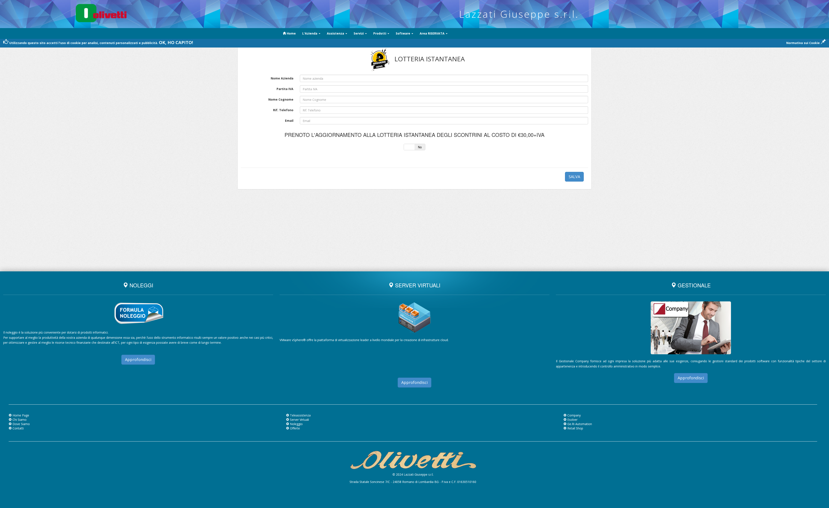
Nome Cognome (280, 99)
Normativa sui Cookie (803, 43)
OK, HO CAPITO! (176, 42)
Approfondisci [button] (138, 359)
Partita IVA (285, 89)
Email (289, 121)
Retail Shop (574, 428)
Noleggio (296, 424)
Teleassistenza (300, 415)
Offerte (294, 428)
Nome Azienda (282, 78)
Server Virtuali (299, 420)
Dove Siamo (21, 424)
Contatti (18, 428)
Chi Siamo (19, 420)
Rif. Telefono (283, 110)
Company (573, 415)
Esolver (571, 420)
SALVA (574, 176)
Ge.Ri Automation (579, 424)
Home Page (20, 415)
